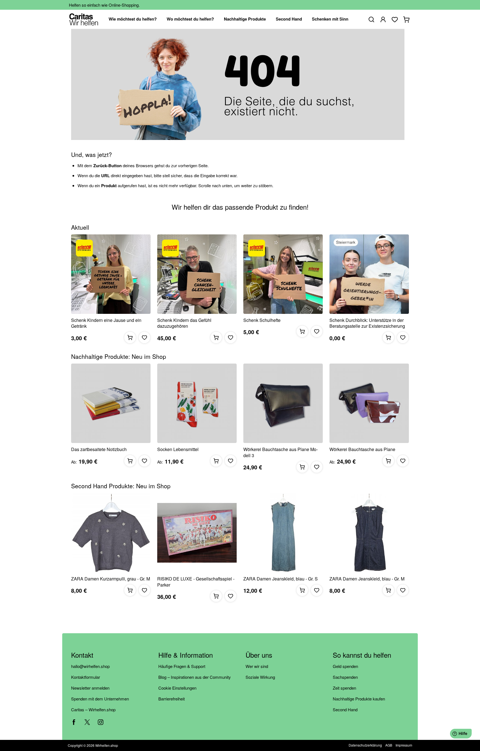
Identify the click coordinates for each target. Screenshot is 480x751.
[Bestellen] (130, 337)
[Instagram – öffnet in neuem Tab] (100, 722)
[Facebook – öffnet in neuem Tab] (73, 722)
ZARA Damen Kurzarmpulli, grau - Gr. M (110, 579)
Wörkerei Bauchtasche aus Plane (362, 449)
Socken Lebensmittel (178, 449)
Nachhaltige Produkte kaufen (359, 699)
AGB (388, 745)
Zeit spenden (344, 688)
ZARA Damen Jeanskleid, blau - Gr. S (280, 579)
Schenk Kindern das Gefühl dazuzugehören (184, 323)
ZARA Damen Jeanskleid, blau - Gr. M (366, 579)
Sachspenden (345, 677)
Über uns (259, 655)
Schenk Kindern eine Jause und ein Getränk (106, 323)
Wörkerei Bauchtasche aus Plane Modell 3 (280, 452)
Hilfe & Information (185, 655)
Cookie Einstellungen (177, 688)
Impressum (404, 745)
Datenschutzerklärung (365, 745)
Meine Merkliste (394, 19)
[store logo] (84, 19)
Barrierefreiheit (171, 699)
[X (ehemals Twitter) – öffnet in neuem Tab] (87, 722)
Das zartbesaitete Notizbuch (99, 449)
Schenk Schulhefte (262, 320)
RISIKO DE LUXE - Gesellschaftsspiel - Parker (195, 582)
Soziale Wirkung (260, 677)
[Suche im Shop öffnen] (371, 19)
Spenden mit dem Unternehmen (100, 699)
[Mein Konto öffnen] (383, 19)
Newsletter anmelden (90, 688)
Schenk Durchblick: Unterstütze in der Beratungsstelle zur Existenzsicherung (367, 323)
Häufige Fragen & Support (181, 666)
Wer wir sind (257, 666)
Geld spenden (345, 666)
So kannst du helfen (362, 655)
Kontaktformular (85, 677)
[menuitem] (132, 19)
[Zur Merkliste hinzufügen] (144, 337)
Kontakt (82, 655)
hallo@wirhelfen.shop (90, 666)
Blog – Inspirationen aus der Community (194, 677)
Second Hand (345, 709)
